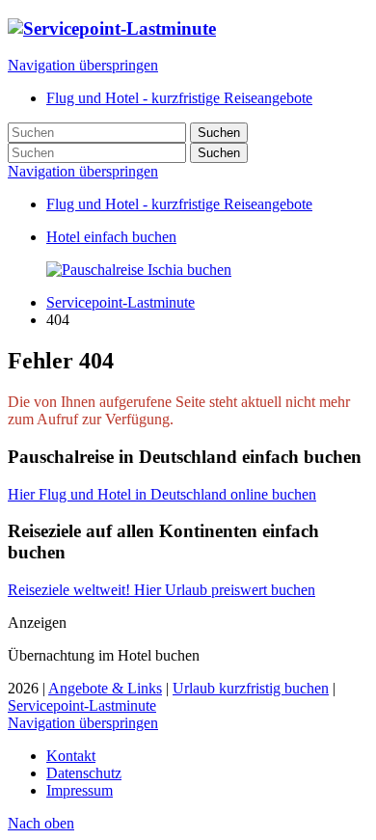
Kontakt (70, 755)
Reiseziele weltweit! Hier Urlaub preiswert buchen (161, 590)
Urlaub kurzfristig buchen (251, 688)
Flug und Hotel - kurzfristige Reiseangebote (179, 204)
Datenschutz (83, 773)
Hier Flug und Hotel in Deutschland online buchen (162, 494)
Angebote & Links (105, 688)
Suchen (219, 132)
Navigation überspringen (83, 65)
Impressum (79, 790)
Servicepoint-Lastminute (120, 302)
